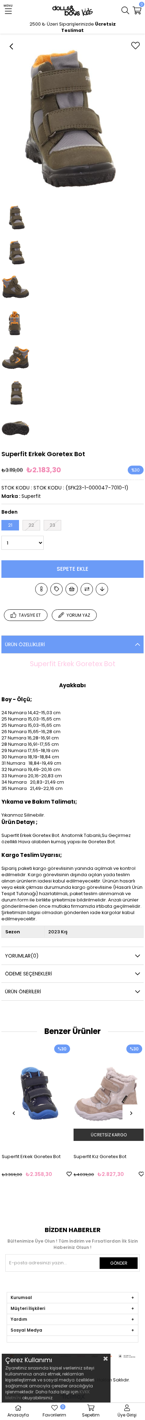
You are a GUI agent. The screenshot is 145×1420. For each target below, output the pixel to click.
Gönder (118, 1263)
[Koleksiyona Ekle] (56, 589)
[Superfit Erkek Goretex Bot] (37, 1095)
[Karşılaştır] (87, 589)
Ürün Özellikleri (25, 644)
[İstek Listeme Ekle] (71, 589)
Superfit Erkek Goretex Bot (31, 1156)
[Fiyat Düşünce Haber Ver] (102, 589)
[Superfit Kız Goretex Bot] (109, 1095)
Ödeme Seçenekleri (28, 973)
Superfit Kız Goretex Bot (100, 1156)
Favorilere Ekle (69, 1174)
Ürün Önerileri (23, 991)
